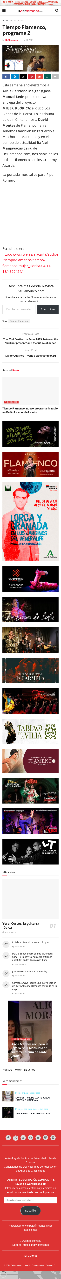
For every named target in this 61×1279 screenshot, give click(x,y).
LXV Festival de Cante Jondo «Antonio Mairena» (32, 1099)
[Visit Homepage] (30, 10)
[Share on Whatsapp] (47, 76)
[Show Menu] (4, 10)
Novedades (11, 402)
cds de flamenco (21, 1039)
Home (5, 20)
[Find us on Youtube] (38, 1137)
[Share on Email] (39, 76)
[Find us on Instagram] (30, 1137)
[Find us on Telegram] (53, 1137)
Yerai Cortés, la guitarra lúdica (20, 925)
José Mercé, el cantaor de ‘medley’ (29, 971)
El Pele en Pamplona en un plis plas (30, 942)
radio (22, 20)
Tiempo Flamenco (19, 321)
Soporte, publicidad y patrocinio (30, 1244)
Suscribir (30, 1210)
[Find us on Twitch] (45, 1137)
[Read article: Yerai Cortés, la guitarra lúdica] (30, 899)
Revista (13, 20)
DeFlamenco (11, 40)
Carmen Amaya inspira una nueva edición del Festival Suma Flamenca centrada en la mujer (34, 986)
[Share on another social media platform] (55, 76)
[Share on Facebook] (6, 76)
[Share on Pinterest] (31, 76)
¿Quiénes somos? (30, 1240)
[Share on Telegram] (15, 76)
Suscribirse (48, 309)
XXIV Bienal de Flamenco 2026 (32, 1113)
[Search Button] (57, 10)
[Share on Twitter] (23, 76)
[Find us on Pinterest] (23, 1137)
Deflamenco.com (18, 1265)
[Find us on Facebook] (8, 1137)
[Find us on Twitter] (15, 1138)
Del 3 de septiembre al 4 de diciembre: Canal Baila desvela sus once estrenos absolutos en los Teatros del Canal (32, 956)
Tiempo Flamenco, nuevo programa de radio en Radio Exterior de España (30, 410)
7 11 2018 (28, 40)
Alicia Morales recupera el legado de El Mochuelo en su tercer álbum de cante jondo (29, 1050)
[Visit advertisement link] (30, 3)
